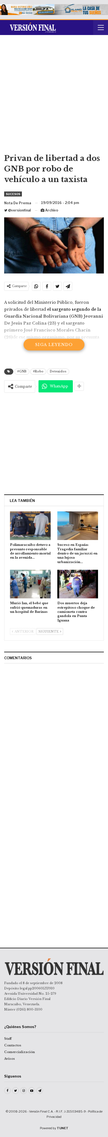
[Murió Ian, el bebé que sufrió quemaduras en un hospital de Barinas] (30, 584)
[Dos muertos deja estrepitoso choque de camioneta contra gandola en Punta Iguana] (77, 584)
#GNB (22, 371)
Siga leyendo (54, 344)
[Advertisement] (54, 96)
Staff (8, 1039)
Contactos (12, 1045)
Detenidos (58, 371)
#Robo (38, 371)
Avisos (9, 1059)
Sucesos (13, 194)
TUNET (62, 1128)
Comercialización (19, 1052)
